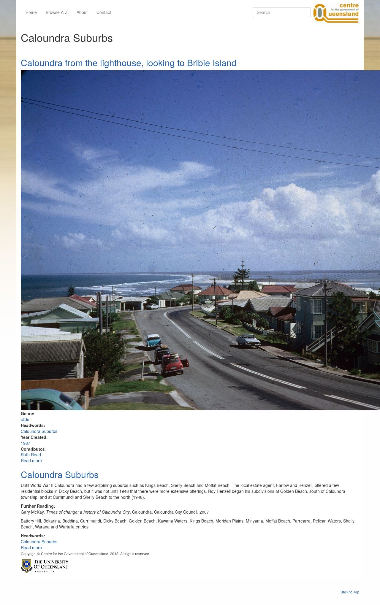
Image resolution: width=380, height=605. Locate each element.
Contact (103, 12)
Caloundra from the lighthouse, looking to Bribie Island (129, 62)
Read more (31, 460)
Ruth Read (31, 455)
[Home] (335, 12)
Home (31, 12)
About (82, 12)
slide (25, 419)
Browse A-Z (57, 12)
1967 (25, 443)
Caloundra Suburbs (39, 431)
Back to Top (350, 591)
